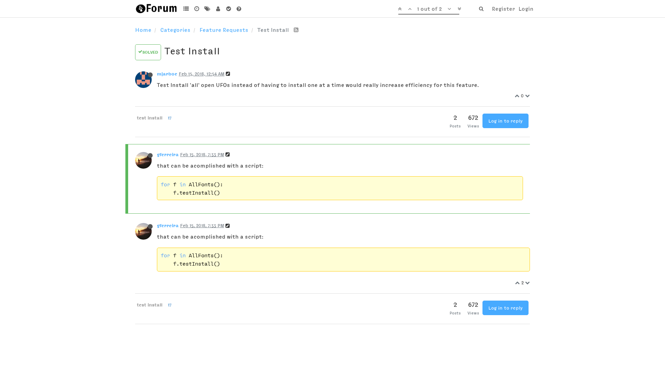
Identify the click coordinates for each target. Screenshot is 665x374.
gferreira (168, 154)
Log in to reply (505, 120)
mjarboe (167, 73)
